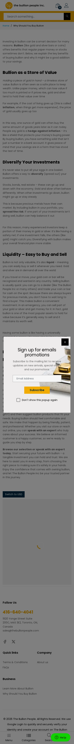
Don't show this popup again (39, 400)
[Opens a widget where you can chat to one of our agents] (60, 737)
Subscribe (37, 390)
